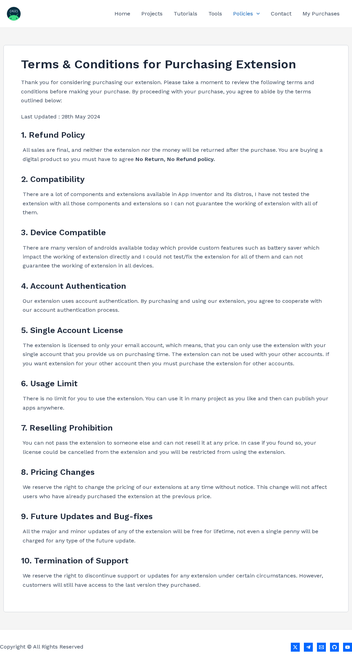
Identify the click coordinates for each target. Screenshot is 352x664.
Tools (215, 13)
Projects (152, 13)
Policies (243, 13)
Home (122, 13)
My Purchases (321, 13)
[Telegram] (308, 647)
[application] (256, 13)
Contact (281, 13)
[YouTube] (347, 647)
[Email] (321, 647)
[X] (295, 647)
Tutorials (185, 13)
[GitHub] (334, 647)
